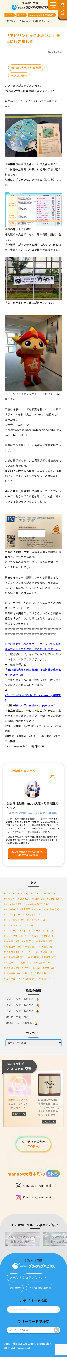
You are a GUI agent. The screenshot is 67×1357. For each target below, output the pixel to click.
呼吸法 (30, 946)
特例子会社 (32, 967)
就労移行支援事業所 (43, 957)
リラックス (14, 935)
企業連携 (45, 941)
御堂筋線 (43, 962)
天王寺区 (31, 951)
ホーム (13, 1277)
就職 (26, 962)
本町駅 (12, 967)
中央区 (50, 935)
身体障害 (13, 978)
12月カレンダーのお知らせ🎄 (22, 999)
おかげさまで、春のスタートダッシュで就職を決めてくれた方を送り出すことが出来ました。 (33, 646)
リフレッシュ (45, 930)
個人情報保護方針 (40, 1288)
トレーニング (15, 919)
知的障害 (13, 973)
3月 (10, 893)
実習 (47, 951)
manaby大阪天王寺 (38, 903)
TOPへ (33, 1144)
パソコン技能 (19, 76)
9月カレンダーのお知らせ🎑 (21, 1023)
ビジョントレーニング (19, 925)
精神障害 (44, 973)
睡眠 (49, 967)
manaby (13, 903)
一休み (32, 935)
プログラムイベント (18, 930)
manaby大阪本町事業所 (25, 67)
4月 (24, 893)
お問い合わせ (34, 1277)
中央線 (12, 941)
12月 (54, 898)
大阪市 (12, 951)
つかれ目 (13, 914)
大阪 (46, 946)
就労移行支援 (16, 957)
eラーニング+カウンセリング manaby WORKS (33, 697)
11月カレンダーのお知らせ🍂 (22, 1005)
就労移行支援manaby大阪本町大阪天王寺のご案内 (28, 853)
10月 (24, 898)
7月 (37, 893)
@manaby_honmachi (37, 1185)
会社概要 (15, 1288)
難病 (46, 978)
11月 (39, 898)
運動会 (30, 978)
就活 (10, 962)
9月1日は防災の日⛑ (16, 1017)
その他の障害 (50, 909)
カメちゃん (33, 914)
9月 (10, 898)
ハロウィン (37, 919)
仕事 (28, 941)
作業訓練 (13, 946)
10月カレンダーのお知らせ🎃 (22, 1011)
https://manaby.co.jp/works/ (35, 705)
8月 (51, 893)
